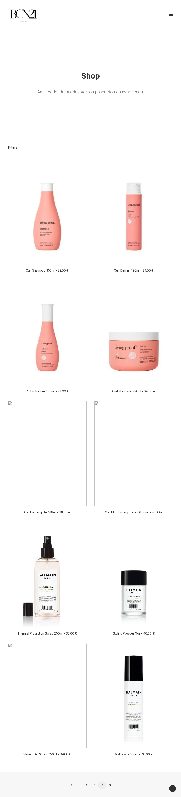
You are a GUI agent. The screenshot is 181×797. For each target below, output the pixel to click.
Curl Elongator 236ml (133, 391)
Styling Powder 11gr (134, 633)
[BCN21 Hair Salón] (23, 15)
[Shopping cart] (157, 16)
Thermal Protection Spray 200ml (47, 633)
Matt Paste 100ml (134, 754)
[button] (171, 15)
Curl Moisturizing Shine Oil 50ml (134, 512)
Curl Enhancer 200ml (47, 391)
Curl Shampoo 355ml (47, 270)
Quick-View (81, 164)
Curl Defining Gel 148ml (47, 512)
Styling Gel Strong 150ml (47, 754)
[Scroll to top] (172, 788)
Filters (12, 147)
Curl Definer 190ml (134, 270)
